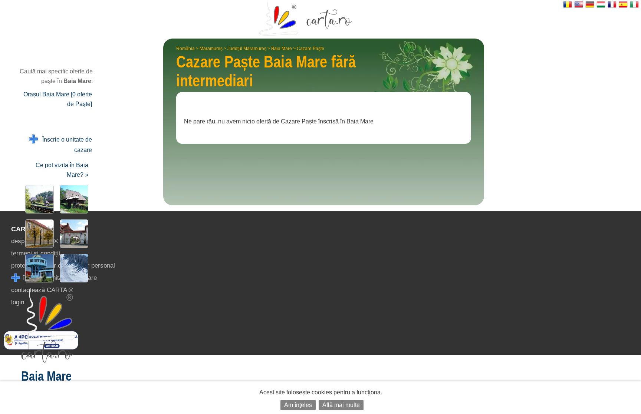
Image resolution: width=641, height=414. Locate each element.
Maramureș (211, 48)
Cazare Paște (310, 48)
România (185, 48)
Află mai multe (341, 405)
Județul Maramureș (246, 48)
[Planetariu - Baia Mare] (38, 268)
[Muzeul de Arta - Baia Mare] (38, 233)
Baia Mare (281, 48)
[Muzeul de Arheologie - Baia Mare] (72, 233)
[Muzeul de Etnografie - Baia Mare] (38, 199)
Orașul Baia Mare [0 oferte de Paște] (57, 99)
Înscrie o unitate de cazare (65, 144)
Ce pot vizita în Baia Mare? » (62, 170)
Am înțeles (298, 405)
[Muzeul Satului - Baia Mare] (72, 199)
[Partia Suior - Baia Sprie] (72, 268)
